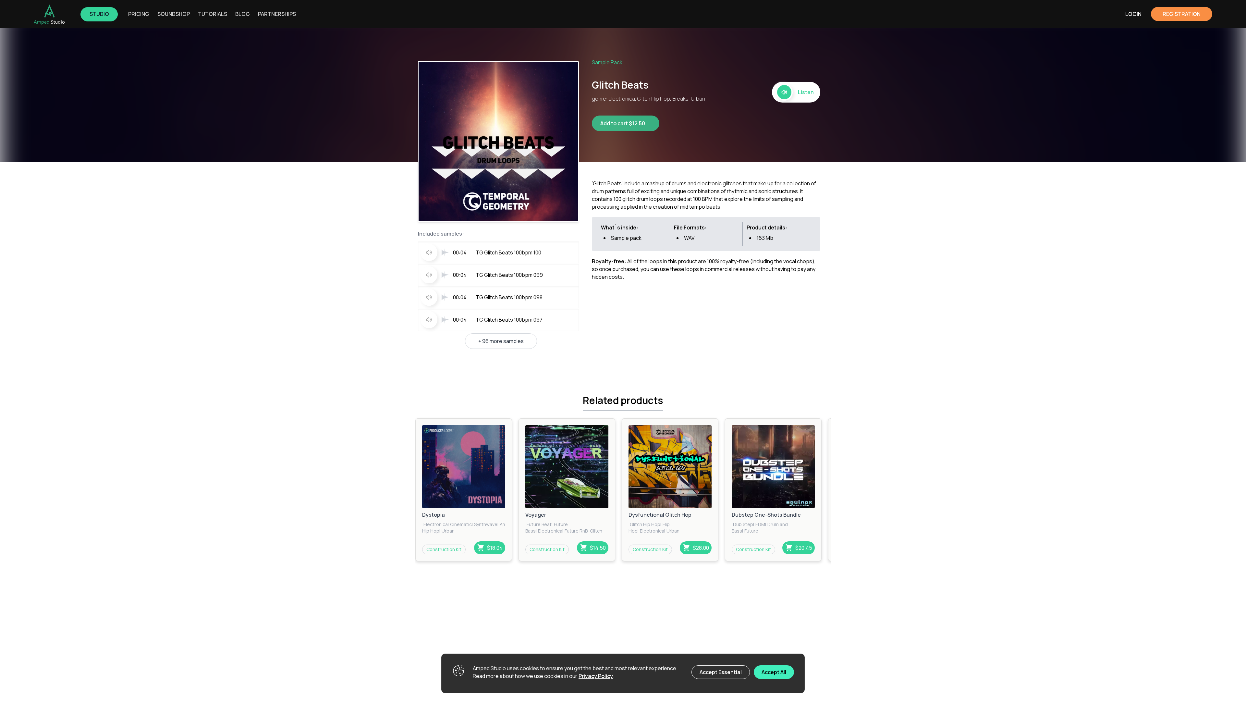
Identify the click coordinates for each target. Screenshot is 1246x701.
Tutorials (212, 14)
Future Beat (539, 524)
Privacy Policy (596, 676)
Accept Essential (721, 672)
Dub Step (743, 524)
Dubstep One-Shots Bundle (766, 514)
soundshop (173, 14)
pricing (138, 14)
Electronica (435, 524)
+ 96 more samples (501, 341)
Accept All (774, 672)
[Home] (49, 14)
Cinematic (461, 524)
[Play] (463, 466)
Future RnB (576, 531)
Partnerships (277, 14)
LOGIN (1133, 14)
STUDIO (99, 14)
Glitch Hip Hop (645, 524)
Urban (448, 531)
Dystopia (433, 514)
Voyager (535, 514)
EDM (760, 524)
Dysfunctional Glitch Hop (660, 514)
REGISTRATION (1182, 14)
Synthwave (485, 524)
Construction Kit (443, 549)
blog (242, 14)
